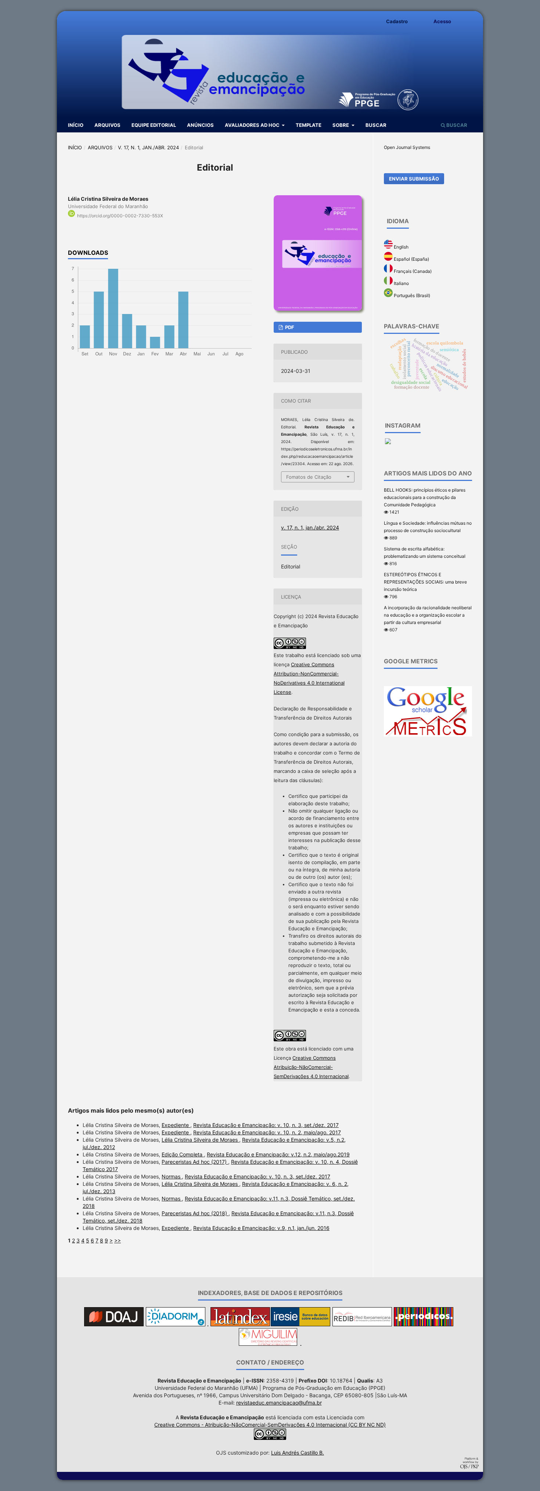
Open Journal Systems (407, 147)
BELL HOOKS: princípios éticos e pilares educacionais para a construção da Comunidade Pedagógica (424, 497)
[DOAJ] (114, 1324)
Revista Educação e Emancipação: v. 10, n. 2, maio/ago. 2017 (267, 1132)
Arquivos (107, 125)
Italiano (401, 283)
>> (117, 1240)
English (400, 247)
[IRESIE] (300, 1324)
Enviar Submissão (414, 179)
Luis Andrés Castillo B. (297, 1452)
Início (75, 125)
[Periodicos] (423, 1324)
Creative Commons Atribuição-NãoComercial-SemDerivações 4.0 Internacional (311, 1067)
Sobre (341, 125)
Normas (172, 1176)
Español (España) (411, 259)
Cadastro (397, 21)
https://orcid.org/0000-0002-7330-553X (120, 215)
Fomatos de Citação (308, 477)
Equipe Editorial (154, 125)
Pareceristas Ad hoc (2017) (195, 1162)
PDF (289, 327)
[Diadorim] (175, 1324)
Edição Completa (183, 1154)
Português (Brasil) (411, 295)
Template (308, 125)
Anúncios (200, 125)
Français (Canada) (412, 271)
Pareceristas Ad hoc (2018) (195, 1213)
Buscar (376, 125)
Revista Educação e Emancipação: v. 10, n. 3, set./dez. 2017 (266, 1125)
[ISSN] (300, 1344)
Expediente (176, 1125)
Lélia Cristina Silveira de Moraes (200, 1140)
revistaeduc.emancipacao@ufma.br (279, 1402)
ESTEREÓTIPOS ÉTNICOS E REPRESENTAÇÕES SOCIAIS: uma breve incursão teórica (425, 582)
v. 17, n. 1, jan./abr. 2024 (148, 147)
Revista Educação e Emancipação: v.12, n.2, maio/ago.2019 (278, 1154)
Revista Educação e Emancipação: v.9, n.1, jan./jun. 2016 (261, 1228)
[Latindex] (240, 1324)
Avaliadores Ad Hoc (253, 125)
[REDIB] (362, 1324)
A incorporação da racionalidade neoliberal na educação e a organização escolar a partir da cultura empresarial (428, 615)
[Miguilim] (268, 1344)
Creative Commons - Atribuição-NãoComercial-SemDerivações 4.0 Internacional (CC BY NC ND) (270, 1425)
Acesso (442, 21)
